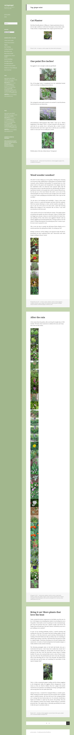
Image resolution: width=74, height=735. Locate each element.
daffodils (8, 81)
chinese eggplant (55, 160)
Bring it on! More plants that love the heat (45, 613)
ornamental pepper (8, 91)
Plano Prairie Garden (8, 53)
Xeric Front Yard (7, 70)
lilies (11, 88)
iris (8, 87)
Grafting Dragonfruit (8, 49)
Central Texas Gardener (9, 42)
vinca (5, 96)
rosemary (13, 92)
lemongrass (58, 48)
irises (9, 87)
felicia (56, 713)
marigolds (11, 89)
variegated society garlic (35, 162)
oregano (15, 89)
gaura (13, 84)
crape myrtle (58, 595)
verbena (15, 94)
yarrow (12, 96)
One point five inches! (42, 61)
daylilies (12, 81)
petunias (5, 92)
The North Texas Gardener (9, 65)
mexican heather (33, 304)
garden (5, 84)
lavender (8, 88)
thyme (10, 94)
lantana (5, 88)
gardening (9, 84)
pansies (16, 91)
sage (16, 92)
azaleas (10, 78)
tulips (12, 94)
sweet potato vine (34, 599)
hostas (48, 596)
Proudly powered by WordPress (44, 732)
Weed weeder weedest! (42, 175)
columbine (12, 79)
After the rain (37, 317)
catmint (43, 48)
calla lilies (6, 79)
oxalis (13, 91)
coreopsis (15, 79)
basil (13, 78)
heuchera (10, 121)
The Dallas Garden (8, 61)
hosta (13, 86)
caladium (49, 301)
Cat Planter (36, 20)
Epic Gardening (7, 47)
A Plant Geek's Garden (8, 40)
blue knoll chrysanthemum (45, 160)
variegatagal (8, 5)
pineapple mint (53, 598)
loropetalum (6, 89)
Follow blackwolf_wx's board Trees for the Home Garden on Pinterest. (10, 142)
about (5, 16)
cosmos (5, 81)
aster (41, 595)
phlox (8, 92)
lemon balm (53, 48)
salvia (6, 94)
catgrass (40, 48)
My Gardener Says (8, 51)
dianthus (7, 83)
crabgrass (32, 303)
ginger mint (48, 48)
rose (9, 92)
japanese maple (13, 87)
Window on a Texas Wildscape (10, 67)
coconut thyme (52, 713)
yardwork (8, 96)
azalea (8, 78)
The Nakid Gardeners (8, 63)
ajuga (5, 78)
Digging (6, 44)
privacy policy (7, 14)
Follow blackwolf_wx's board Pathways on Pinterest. (9, 145)
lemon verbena (60, 596)
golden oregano (43, 596)
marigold (60, 303)
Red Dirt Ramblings (8, 59)
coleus (9, 79)
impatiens (5, 87)
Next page (68, 723)
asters (42, 301)
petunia (47, 598)
